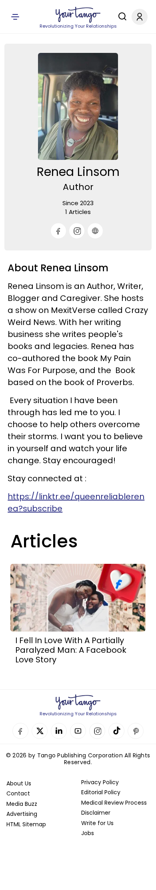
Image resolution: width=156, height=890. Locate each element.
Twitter (40, 731)
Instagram (97, 731)
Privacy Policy (100, 782)
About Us (18, 783)
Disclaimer (95, 813)
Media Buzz (21, 804)
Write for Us (97, 823)
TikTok (116, 731)
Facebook (20, 731)
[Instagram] (77, 231)
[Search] (120, 16)
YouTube (78, 731)
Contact (18, 793)
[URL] (95, 231)
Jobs (87, 833)
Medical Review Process (114, 803)
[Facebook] (58, 231)
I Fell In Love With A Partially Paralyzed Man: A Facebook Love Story (70, 650)
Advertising (21, 814)
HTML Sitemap (26, 824)
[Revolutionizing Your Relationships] (78, 15)
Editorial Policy (100, 792)
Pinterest (136, 731)
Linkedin (59, 731)
